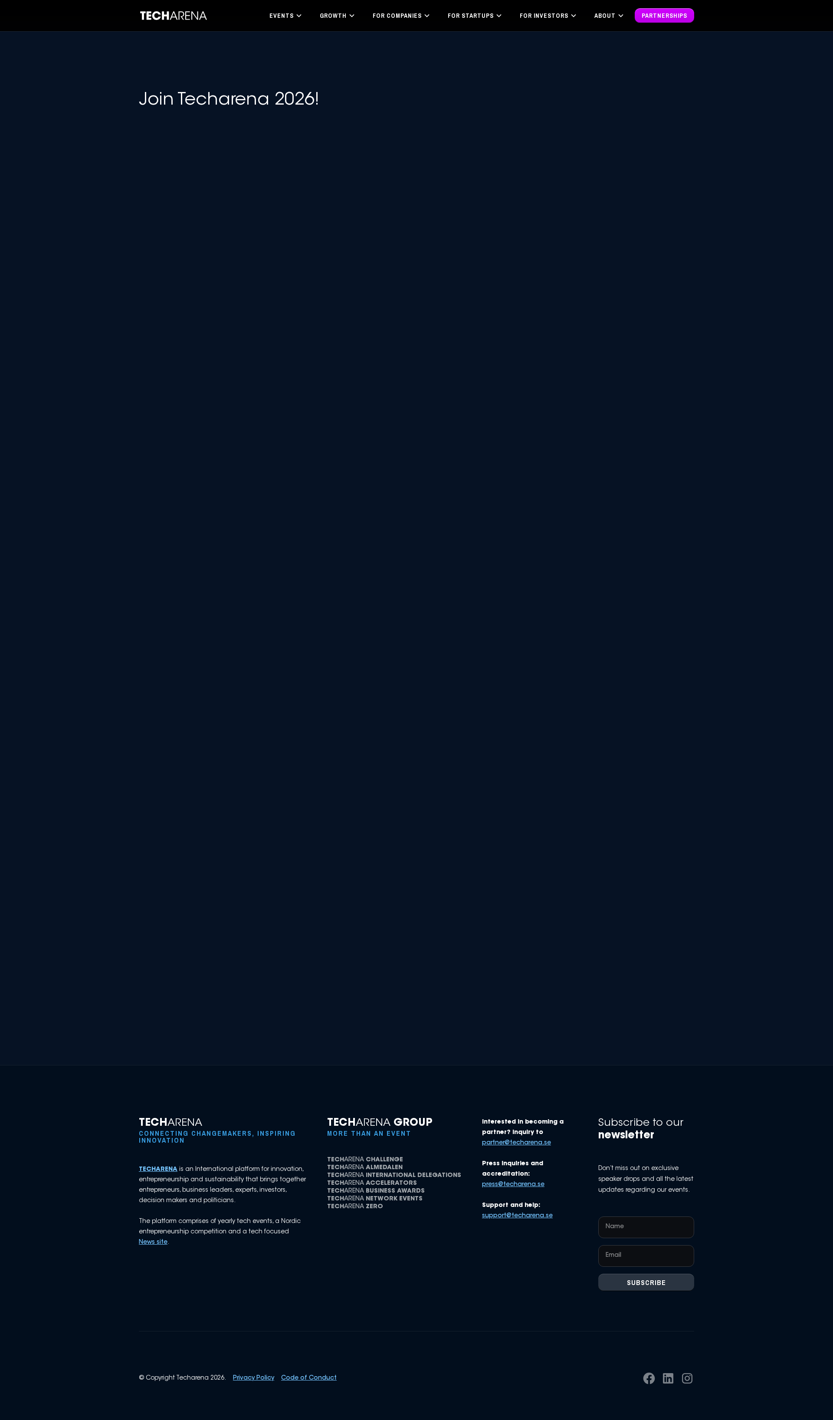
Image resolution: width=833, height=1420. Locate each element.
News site (153, 1242)
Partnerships (664, 16)
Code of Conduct (309, 1378)
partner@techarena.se (516, 1143)
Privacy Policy (253, 1378)
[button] (285, 15)
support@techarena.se (517, 1216)
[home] (174, 15)
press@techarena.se (513, 1185)
